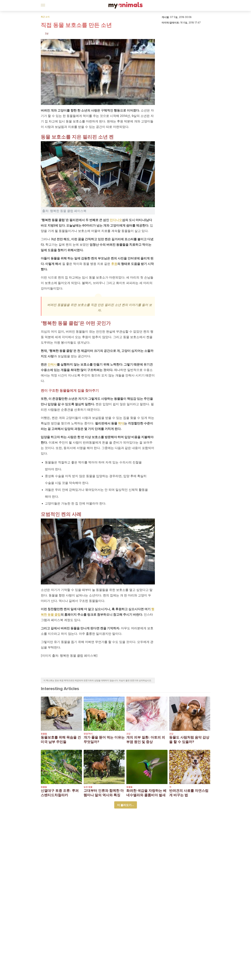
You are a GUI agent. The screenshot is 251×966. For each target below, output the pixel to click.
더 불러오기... (125, 805)
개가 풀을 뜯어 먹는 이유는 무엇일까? (104, 739)
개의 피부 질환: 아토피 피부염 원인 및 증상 (145, 739)
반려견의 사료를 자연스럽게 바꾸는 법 (188, 792)
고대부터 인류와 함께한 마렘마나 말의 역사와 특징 (104, 792)
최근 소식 (45, 16)
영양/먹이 (88, 733)
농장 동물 (88, 787)
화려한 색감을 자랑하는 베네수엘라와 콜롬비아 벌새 (146, 792)
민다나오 (116, 220)
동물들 (44, 733)
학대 (121, 423)
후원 (114, 264)
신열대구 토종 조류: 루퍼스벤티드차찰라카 (60, 792)
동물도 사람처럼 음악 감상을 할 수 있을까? (189, 739)
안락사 (52, 364)
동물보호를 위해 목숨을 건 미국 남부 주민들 (61, 739)
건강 (128, 733)
